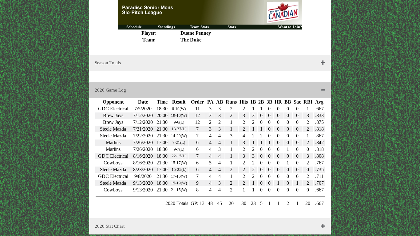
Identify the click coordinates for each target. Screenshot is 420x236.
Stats (232, 27)
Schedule (134, 27)
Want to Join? (290, 27)
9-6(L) (179, 122)
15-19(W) (179, 183)
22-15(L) (179, 156)
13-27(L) (179, 129)
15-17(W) (179, 162)
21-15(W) (179, 189)
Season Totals (108, 62)
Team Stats (199, 27)
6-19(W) (179, 108)
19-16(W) (179, 115)
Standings (166, 27)
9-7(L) (179, 149)
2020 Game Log (110, 90)
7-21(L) (178, 142)
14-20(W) (179, 135)
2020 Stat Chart (110, 226)
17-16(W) (179, 176)
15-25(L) (179, 169)
